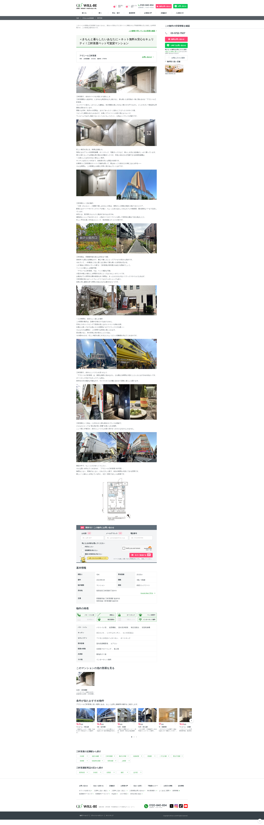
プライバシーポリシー (97, 815)
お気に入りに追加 (178, 58)
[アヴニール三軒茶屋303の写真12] (137, 354)
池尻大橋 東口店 (170, 73)
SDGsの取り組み (135, 794)
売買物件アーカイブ (101, 794)
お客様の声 (148, 13)
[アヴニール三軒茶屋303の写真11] (96, 354)
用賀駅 (149, 756)
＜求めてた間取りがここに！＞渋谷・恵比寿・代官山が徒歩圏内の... (127, 730)
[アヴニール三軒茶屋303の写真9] (96, 300)
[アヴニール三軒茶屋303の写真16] (96, 447)
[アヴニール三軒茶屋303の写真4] (137, 133)
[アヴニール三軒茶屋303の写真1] (96, 80)
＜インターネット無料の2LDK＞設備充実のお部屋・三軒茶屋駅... (85, 693)
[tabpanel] (85, 721)
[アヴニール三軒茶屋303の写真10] (137, 300)
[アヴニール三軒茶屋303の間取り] (116, 499)
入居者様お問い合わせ (136, 790)
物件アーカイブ (84, 815)
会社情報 (181, 786)
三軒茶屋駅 (109, 756)
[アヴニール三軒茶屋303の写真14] (116, 402)
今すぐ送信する (142, 555)
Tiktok (181, 806)
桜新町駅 (136, 756)
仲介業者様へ (151, 790)
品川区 (135, 772)
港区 (122, 772)
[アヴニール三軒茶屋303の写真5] (96, 183)
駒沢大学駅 (122, 756)
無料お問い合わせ (165, 6)
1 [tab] (131, 736)
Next (191, 720)
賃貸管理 (132, 13)
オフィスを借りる (85, 790)
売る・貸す (116, 13)
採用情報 (175, 790)
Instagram (176, 806)
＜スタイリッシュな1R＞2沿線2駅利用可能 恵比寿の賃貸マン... (188, 730)
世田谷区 (82, 772)
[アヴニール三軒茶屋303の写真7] (96, 238)
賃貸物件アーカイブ (85, 794)
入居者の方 (180, 13)
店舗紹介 (164, 13)
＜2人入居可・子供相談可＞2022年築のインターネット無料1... (147, 730)
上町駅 (124, 761)
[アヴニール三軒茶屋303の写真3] (96, 133)
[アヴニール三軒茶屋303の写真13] (89, 402)
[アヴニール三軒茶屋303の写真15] (143, 402)
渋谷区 (95, 772)
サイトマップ (109, 815)
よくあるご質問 (164, 790)
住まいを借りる (98, 786)
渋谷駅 (82, 756)
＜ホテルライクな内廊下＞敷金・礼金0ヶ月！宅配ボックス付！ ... (168, 730)
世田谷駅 (110, 761)
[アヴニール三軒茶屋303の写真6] (137, 184)
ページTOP (260, 821)
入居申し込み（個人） (101, 790)
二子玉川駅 (163, 756)
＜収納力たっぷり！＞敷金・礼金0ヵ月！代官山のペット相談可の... (85, 730)
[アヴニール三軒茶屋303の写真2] (137, 80)
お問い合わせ (181, 6)
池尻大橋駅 (95, 756)
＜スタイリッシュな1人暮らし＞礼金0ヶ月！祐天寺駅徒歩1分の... (106, 730)
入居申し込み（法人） (119, 790)
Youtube (186, 806)
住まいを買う (138, 786)
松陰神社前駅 (96, 761)
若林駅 (82, 761)
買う (100, 13)
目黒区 (109, 772)
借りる (84, 13)
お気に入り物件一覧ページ (172, 51)
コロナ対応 (123, 794)
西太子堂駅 (176, 756)
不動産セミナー (153, 786)
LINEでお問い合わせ (178, 45)
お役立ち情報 (168, 786)
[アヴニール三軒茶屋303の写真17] (137, 447)
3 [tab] (136, 736)
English (114, 794)
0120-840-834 (147, 5)
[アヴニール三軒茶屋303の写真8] (137, 238)
